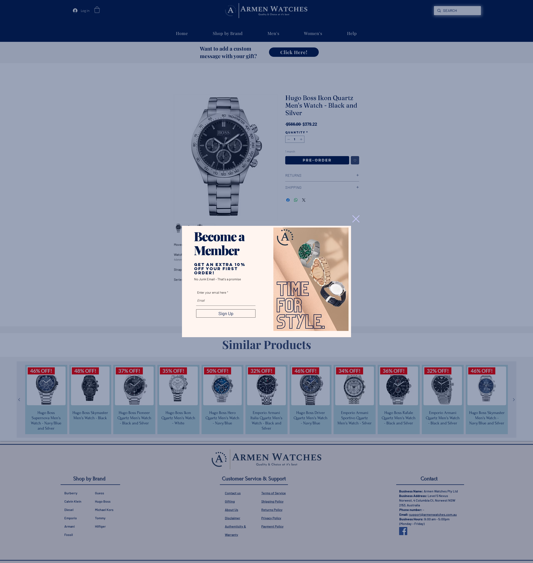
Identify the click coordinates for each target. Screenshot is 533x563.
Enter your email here (211, 292)
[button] (356, 219)
